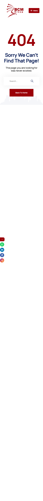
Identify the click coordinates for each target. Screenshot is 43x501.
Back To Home (21, 92)
